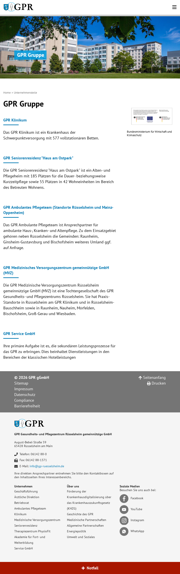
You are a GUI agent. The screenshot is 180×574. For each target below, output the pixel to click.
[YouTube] (125, 509)
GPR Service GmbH (19, 333)
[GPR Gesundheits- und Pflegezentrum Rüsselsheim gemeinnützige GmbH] (18, 7)
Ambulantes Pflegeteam (30, 508)
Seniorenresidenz (25, 526)
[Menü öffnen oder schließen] (174, 6)
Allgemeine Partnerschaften (85, 526)
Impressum (23, 388)
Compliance (24, 400)
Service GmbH (23, 548)
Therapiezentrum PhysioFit (32, 531)
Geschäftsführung (26, 491)
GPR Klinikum (15, 120)
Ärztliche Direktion (26, 497)
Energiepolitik (76, 531)
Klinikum (20, 514)
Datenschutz (24, 394)
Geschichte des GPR (80, 514)
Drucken (158, 383)
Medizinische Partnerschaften (86, 520)
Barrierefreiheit (27, 405)
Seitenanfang (154, 377)
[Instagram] (125, 520)
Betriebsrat (21, 503)
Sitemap (21, 383)
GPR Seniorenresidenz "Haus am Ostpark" (38, 157)
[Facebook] (125, 498)
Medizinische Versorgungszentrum (37, 520)
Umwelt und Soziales (81, 537)
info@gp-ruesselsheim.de (47, 466)
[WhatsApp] (125, 531)
